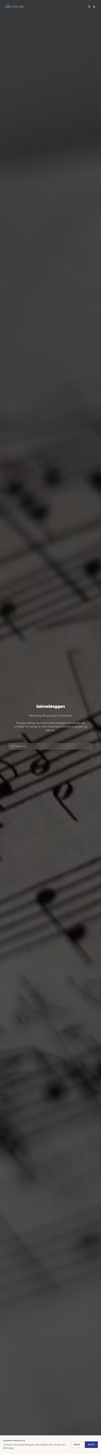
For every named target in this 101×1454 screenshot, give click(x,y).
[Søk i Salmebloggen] (89, 6)
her (11, 1448)
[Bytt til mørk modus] (94, 6)
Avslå (77, 1444)
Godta (91, 1444)
